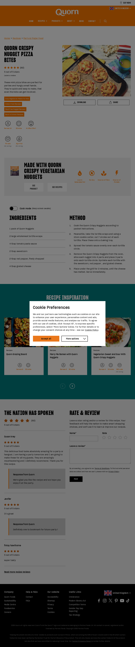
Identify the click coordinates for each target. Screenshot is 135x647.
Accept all (46, 338)
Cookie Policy (91, 330)
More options (72, 338)
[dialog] (67, 323)
